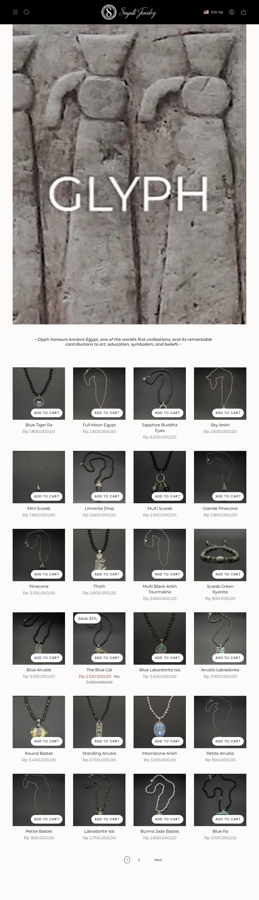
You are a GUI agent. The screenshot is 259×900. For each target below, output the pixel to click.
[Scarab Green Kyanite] (220, 555)
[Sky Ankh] (220, 393)
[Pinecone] (39, 555)
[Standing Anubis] (99, 722)
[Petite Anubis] (220, 722)
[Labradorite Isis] (99, 800)
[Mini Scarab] (39, 477)
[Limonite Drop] (99, 477)
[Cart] (243, 12)
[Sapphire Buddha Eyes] (160, 393)
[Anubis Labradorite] (220, 638)
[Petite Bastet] (39, 800)
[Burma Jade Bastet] (160, 800)
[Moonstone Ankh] (160, 722)
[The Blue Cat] (99, 638)
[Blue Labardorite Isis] (160, 638)
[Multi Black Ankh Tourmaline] (160, 555)
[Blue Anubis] (39, 638)
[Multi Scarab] (160, 477)
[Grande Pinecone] (220, 477)
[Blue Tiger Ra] (39, 393)
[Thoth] (99, 555)
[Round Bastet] (39, 722)
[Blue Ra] (220, 800)
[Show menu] (15, 12)
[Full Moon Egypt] (99, 393)
